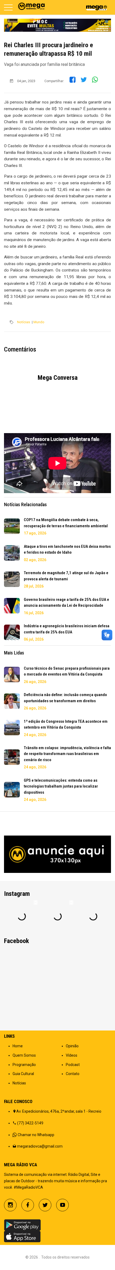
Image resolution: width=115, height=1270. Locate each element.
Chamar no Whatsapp (36, 1135)
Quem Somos (24, 1055)
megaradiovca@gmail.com (40, 1146)
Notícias (23, 322)
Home (18, 1046)
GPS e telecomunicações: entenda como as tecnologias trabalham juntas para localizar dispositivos (61, 786)
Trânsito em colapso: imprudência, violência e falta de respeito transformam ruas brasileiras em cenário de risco (67, 753)
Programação (24, 1065)
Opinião (72, 1046)
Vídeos (71, 1055)
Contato (72, 1074)
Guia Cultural (23, 1074)
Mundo (38, 322)
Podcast (73, 1065)
